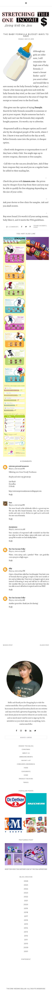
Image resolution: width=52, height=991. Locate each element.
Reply (11, 494)
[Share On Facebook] (22, 227)
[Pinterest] (25, 730)
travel (26, 782)
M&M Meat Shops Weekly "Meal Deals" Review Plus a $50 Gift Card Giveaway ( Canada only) (15, 825)
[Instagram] (21, 730)
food (36, 227)
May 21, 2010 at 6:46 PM (17, 505)
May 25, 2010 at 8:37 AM (17, 600)
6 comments (13, 227)
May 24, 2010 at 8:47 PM (17, 571)
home (26, 775)
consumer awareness (26, 764)
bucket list (26, 760)
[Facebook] (16, 730)
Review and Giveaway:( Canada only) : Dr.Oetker (15, 800)
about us (26, 753)
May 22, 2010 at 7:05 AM (17, 551)
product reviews (26, 779)
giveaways (26, 771)
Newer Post (8, 645)
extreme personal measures (19, 466)
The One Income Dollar (17, 549)
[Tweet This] (26, 227)
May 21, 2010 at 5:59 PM (17, 468)
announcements (26, 757)
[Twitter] (35, 730)
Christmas (26, 749)
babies (44, 225)
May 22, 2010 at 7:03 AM (17, 529)
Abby (10, 568)
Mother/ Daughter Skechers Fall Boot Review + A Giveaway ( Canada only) (36, 803)
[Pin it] (30, 227)
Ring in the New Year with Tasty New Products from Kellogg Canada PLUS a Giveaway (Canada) (36, 825)
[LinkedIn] (30, 730)
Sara (10, 502)
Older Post (44, 645)
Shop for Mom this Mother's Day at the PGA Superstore (26, 869)
